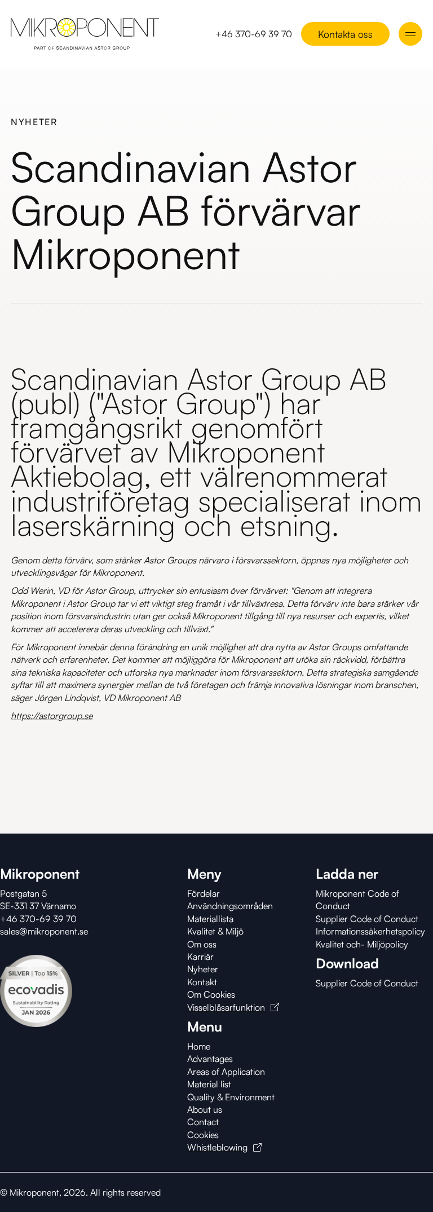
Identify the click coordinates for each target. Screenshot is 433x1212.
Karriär (200, 956)
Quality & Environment (231, 1097)
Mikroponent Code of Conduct (357, 899)
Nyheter (202, 969)
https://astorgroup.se (51, 715)
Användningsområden (230, 905)
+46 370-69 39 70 (253, 33)
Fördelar (203, 893)
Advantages (210, 1058)
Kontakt (202, 982)
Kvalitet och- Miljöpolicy (362, 944)
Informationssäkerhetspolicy (370, 931)
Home (198, 1046)
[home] (85, 34)
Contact (203, 1121)
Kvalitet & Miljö (215, 931)
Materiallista (210, 918)
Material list (209, 1084)
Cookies (203, 1134)
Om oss (201, 944)
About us (204, 1109)
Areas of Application (226, 1071)
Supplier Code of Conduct (367, 918)
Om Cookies (211, 994)
